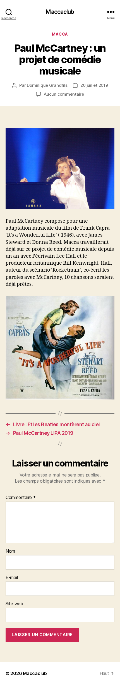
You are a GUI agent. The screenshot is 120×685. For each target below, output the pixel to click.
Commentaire (21, 497)
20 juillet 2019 (94, 85)
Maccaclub (60, 12)
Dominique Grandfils (47, 85)
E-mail (12, 577)
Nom (10, 551)
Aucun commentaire (64, 94)
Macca (60, 34)
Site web (14, 603)
